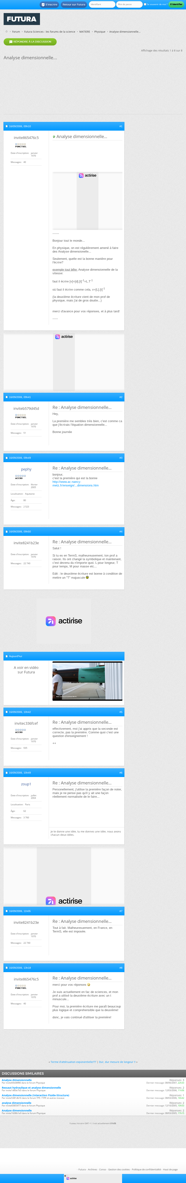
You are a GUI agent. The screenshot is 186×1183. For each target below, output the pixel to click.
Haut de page (170, 1169)
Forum (16, 31)
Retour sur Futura (74, 4)
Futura (82, 1169)
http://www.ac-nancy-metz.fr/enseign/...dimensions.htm (75, 483)
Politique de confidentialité (146, 1169)
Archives (92, 1169)
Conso (102, 1169)
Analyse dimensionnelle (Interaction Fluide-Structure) (35, 1095)
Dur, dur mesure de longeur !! (117, 1062)
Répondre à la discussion (30, 42)
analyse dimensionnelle (16, 1103)
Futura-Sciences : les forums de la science (49, 31)
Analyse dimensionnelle (17, 1080)
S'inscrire (49, 5)
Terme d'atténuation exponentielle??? (73, 1062)
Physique (99, 31)
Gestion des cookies (119, 1169)
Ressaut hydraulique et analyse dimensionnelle (31, 1087)
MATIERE (84, 31)
